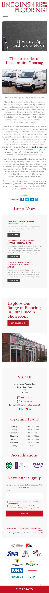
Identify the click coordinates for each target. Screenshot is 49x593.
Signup (24, 513)
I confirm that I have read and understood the (23, 503)
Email (9, 491)
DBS (42, 533)
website (23, 189)
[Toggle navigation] (5, 16)
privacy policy (13, 504)
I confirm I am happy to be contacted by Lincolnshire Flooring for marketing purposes (23, 507)
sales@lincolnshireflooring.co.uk (26, 405)
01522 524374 (24, 589)
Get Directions (18, 323)
